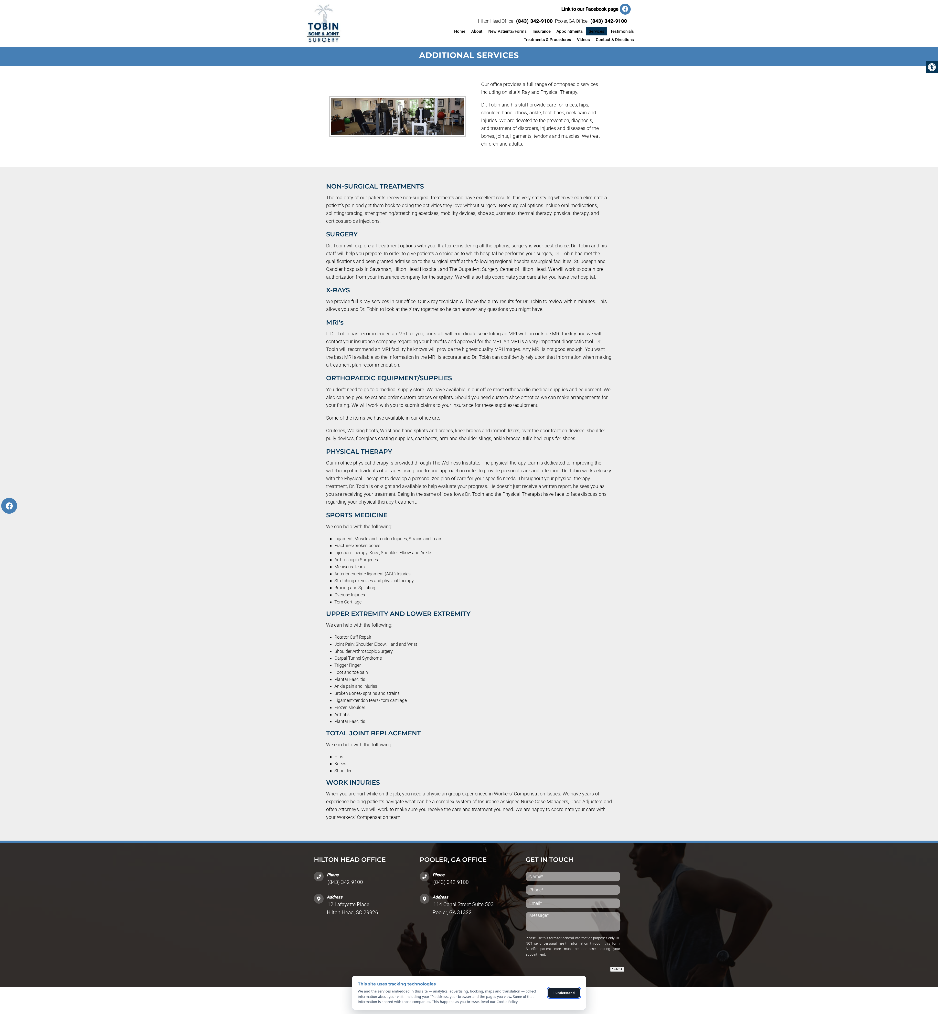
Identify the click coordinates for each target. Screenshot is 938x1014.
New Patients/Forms (507, 31)
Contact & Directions (615, 39)
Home (459, 31)
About (476, 31)
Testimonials (622, 31)
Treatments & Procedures (547, 39)
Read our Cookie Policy (499, 1001)
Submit (617, 969)
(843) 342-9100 (534, 21)
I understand (564, 993)
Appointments (569, 31)
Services (596, 31)
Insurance (542, 31)
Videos (583, 39)
